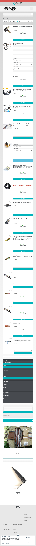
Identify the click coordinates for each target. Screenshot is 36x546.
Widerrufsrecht (15, 532)
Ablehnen (28, 542)
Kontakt (4, 533)
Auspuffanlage (5, 384)
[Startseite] (3, 15)
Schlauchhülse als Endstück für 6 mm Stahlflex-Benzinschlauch (22, 218)
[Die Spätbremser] (10, 9)
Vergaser (5, 376)
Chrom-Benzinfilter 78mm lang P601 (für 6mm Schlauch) (21, 123)
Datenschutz (7, 543)
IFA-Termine (25, 520)
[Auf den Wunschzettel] (11, 26)
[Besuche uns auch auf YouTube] (19, 506)
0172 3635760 (19, 4)
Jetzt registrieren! (8, 415)
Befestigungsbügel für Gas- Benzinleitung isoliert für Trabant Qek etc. (22, 26)
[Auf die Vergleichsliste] (9, 26)
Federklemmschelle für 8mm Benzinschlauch (19, 165)
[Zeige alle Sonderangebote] (32, 420)
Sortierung (5, 21)
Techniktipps (25, 514)
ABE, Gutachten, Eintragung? (27, 517)
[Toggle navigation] (3, 9)
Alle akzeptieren (28, 537)
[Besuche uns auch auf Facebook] (16, 506)
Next (31, 439)
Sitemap (14, 529)
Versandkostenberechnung (6, 531)
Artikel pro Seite (12, 21)
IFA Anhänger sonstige (6, 395)
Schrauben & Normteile (6, 401)
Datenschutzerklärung (7, 541)
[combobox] (23, 48)
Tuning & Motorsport (6, 398)
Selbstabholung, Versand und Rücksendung (6, 530)
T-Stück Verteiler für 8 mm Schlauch (18, 339)
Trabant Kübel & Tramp (6, 389)
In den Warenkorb (23, 39)
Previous (4, 439)
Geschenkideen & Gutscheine (7, 362)
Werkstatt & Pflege (5, 400)
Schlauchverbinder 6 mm (16, 290)
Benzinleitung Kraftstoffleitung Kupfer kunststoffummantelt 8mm (22, 89)
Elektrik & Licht (6, 381)
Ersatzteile (5, 365)
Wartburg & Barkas (5, 390)
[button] (17, 21)
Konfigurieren (28, 540)
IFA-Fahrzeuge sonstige (6, 392)
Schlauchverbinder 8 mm (16, 323)
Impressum (3, 543)
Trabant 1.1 (4, 387)
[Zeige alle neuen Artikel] (32, 460)
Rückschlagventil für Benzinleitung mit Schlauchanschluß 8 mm (22, 202)
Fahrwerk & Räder (6, 370)
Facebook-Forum (26, 518)
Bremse (5, 371)
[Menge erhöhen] (32, 37)
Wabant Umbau (6, 368)
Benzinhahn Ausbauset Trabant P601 (18, 43)
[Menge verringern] (14, 37)
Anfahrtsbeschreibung (5, 534)
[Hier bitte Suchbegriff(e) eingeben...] (32, 14)
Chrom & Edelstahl (6, 379)
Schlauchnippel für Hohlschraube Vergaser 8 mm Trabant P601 (22, 255)
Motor (4, 373)
